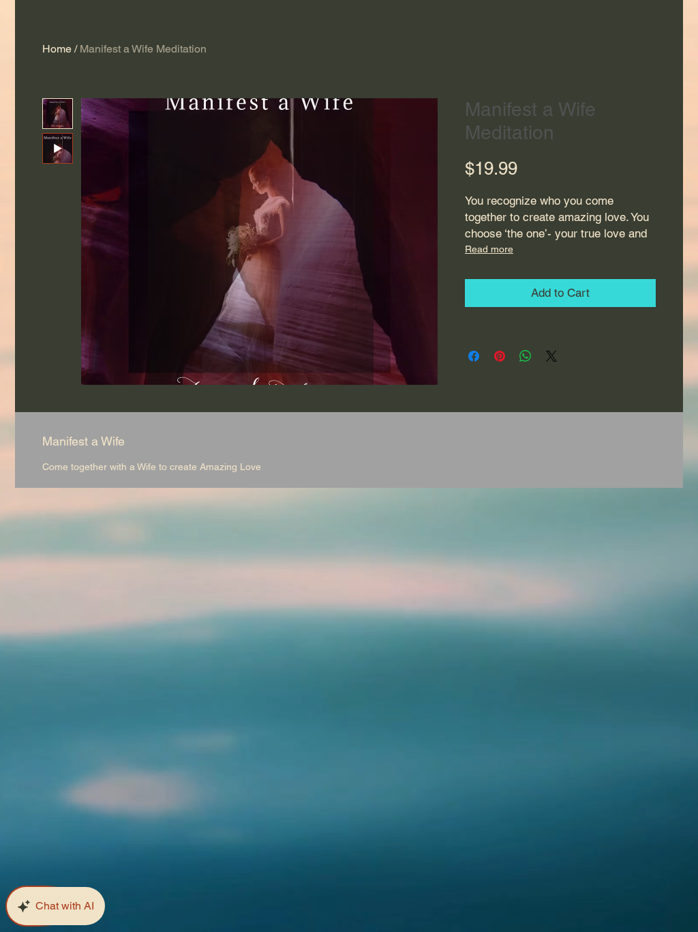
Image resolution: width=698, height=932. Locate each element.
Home (57, 48)
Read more (489, 249)
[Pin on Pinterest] (499, 356)
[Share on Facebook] (474, 356)
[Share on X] (551, 356)
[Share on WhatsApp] (525, 356)
